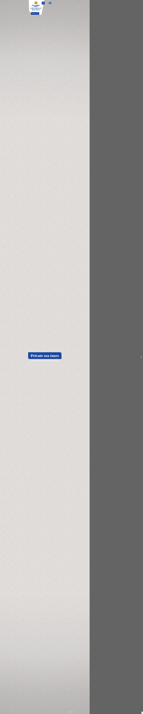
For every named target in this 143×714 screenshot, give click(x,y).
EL (50, 3)
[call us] (46, 3)
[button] (141, 357)
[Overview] (36, 7)
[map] (47, 3)
